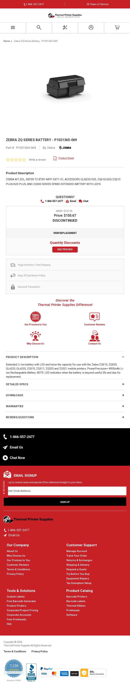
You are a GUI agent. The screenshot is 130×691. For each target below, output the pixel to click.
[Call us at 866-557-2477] (6, 530)
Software (71, 614)
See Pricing (65, 249)
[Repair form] (65, 28)
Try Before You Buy (77, 573)
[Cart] (117, 28)
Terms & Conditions (18, 569)
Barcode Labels (75, 601)
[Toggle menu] (13, 27)
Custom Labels (16, 596)
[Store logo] (28, 520)
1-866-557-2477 (54, 201)
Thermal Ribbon (75, 605)
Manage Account (76, 551)
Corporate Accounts (19, 614)
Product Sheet (66, 158)
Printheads (73, 610)
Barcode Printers (76, 596)
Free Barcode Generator (21, 601)
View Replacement (65, 233)
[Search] (39, 28)
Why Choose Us (16, 555)
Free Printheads (16, 619)
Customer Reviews (18, 564)
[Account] (91, 28)
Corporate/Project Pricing (22, 610)
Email (73, 201)
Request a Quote (76, 569)
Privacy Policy (15, 573)
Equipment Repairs (77, 578)
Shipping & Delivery (77, 564)
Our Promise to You (18, 560)
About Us (12, 551)
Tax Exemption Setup (78, 583)
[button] (4, 488)
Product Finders (16, 605)
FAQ (9, 624)
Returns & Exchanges (79, 560)
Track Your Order (76, 555)
